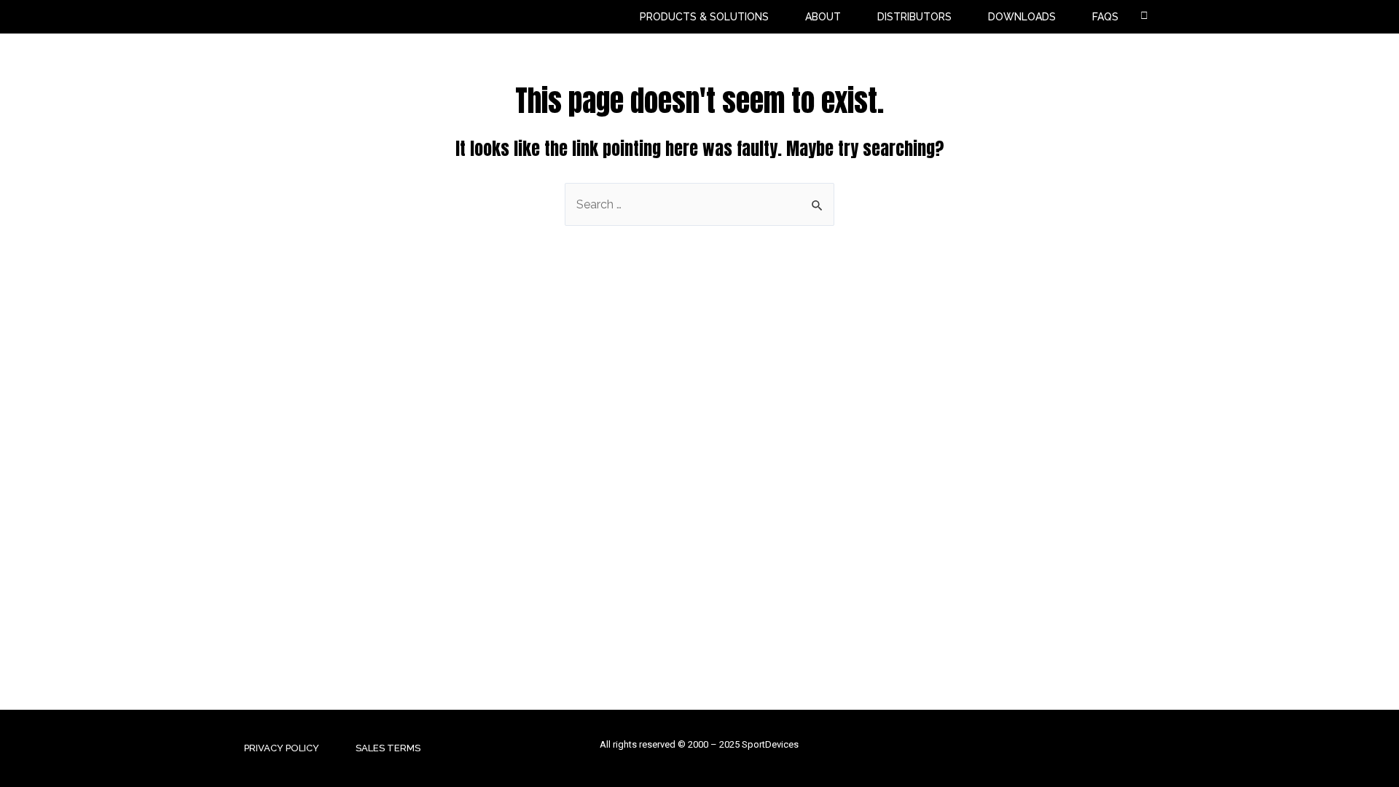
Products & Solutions (704, 17)
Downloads (1022, 17)
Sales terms (388, 748)
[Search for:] (699, 204)
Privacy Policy (281, 748)
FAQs (1105, 17)
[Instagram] (1153, 749)
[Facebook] (1122, 749)
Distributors (914, 17)
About (823, 17)
